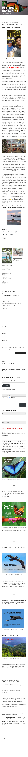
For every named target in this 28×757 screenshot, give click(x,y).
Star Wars (16, 295)
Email (4, 333)
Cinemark (6, 293)
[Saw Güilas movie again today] (7, 255)
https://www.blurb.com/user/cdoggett (11, 433)
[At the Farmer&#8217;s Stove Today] (18, 252)
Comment (5, 308)
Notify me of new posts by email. (11, 349)
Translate (12, 397)
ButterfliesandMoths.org (9, 717)
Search (4, 402)
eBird (3, 713)
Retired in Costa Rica (10, 10)
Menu (14, 17)
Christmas (13, 291)
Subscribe (6, 385)
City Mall (12, 293)
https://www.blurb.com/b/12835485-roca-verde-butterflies (14, 530)
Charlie (16, 22)
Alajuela (6, 291)
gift (17, 293)
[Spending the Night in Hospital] (7, 277)
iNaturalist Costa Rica (8, 721)
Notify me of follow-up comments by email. (14, 347)
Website (4, 340)
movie (11, 295)
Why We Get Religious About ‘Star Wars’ (15, 207)
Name (4, 326)
